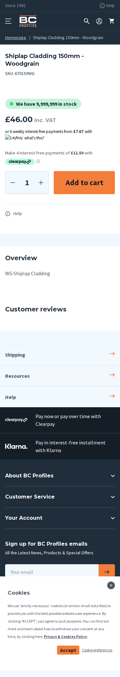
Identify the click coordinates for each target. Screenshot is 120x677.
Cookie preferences (97, 650)
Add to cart (84, 182)
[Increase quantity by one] (41, 182)
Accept (68, 650)
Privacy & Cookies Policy (65, 636)
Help (17, 213)
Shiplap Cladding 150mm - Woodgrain (68, 37)
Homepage (15, 37)
